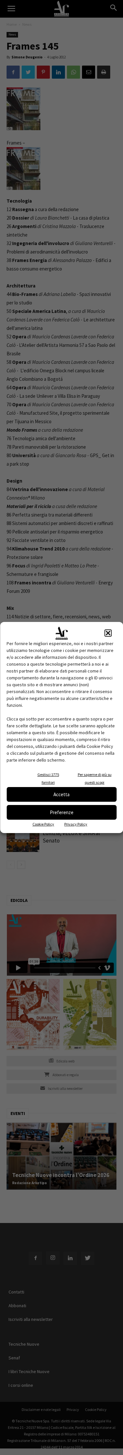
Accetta (61, 794)
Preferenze (61, 812)
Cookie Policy (43, 824)
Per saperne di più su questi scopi (95, 778)
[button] (108, 633)
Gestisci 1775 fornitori (48, 778)
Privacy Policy (75, 824)
